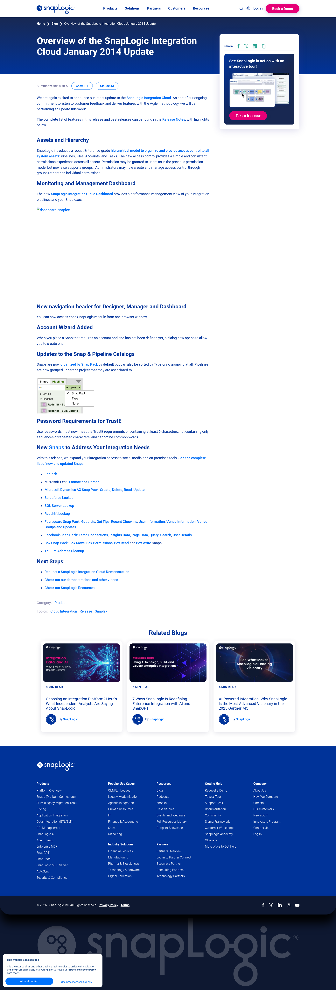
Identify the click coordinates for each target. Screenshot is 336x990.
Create (105, 490)
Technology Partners (171, 876)
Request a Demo (216, 790)
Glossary (211, 840)
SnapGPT (43, 853)
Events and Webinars (171, 815)
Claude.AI (109, 86)
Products (43, 784)
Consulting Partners (170, 870)
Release (86, 611)
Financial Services (120, 851)
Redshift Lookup (57, 514)
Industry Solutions (120, 844)
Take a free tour (248, 116)
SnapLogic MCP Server (52, 865)
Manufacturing (118, 857)
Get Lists (88, 522)
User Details (182, 535)
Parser (93, 482)
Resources (164, 784)
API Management (48, 828)
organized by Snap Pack (79, 364)
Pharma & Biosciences (123, 863)
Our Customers (263, 809)
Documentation (223, 809)
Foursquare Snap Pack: (63, 522)
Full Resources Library (172, 821)
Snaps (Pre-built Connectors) (56, 797)
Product (60, 603)
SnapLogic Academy (219, 834)
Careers (258, 803)
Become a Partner (169, 863)
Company (260, 784)
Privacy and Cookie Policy (82, 969)
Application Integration (52, 815)
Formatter (77, 482)
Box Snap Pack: (57, 543)
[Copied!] (263, 46)
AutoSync (43, 871)
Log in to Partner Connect (174, 857)
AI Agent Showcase (170, 828)
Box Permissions (99, 543)
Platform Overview (49, 790)
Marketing (115, 834)
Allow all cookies (29, 981)
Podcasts (163, 797)
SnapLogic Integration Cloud (149, 98)
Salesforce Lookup (59, 498)
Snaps (57, 447)
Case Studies (165, 809)
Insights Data (119, 535)
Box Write (143, 543)
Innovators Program (267, 821)
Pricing (41, 809)
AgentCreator (45, 840)
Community (220, 816)
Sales (112, 828)
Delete (117, 490)
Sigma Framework (217, 821)
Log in (257, 834)
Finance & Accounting (123, 821)
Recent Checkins (124, 522)
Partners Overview (169, 851)
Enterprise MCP (47, 846)
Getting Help (213, 784)
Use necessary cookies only (76, 981)
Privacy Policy (108, 905)
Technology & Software (124, 870)
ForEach (51, 474)
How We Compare (265, 797)
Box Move (77, 543)
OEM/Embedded (119, 790)
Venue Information (181, 522)
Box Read (121, 543)
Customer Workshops (219, 828)
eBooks (162, 803)
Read (128, 490)
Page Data (140, 535)
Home (41, 23)
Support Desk (221, 803)
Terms (125, 905)
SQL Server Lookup (59, 506)
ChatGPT (84, 86)
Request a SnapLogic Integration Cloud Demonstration (87, 572)
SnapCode (44, 859)
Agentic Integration (121, 803)
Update (139, 490)
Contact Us (261, 828)
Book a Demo (282, 9)
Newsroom (260, 815)
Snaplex (101, 611)
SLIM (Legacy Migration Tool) (57, 803)
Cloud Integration (63, 611)
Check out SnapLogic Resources (69, 588)
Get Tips (103, 522)
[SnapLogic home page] (56, 766)
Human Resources (120, 809)
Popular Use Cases (121, 784)
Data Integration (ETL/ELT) (55, 821)
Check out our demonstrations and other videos (81, 580)
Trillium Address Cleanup (64, 551)
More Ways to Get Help (220, 846)
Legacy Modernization (123, 797)
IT (109, 815)
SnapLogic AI (45, 834)
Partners (163, 844)
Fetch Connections (93, 535)
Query (154, 535)
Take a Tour (213, 797)
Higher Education (120, 876)
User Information (152, 522)
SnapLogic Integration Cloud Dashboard (82, 194)
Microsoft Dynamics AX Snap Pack (71, 490)
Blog (55, 23)
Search (165, 535)
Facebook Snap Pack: (62, 535)
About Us (259, 790)
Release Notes (173, 119)
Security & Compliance (52, 877)
